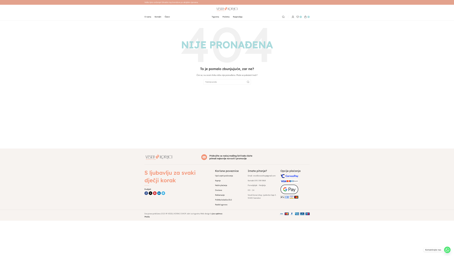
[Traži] (283, 16)
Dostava (218, 190)
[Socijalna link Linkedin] (159, 193)
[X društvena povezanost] (150, 193)
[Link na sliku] (158, 157)
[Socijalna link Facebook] (146, 193)
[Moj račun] (293, 16)
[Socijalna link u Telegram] (163, 193)
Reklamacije (220, 195)
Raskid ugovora (221, 204)
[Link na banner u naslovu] (227, 2)
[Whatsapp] (447, 250)
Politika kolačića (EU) (223, 200)
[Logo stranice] (227, 9)
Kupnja (218, 180)
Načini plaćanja (221, 185)
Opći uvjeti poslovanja (224, 176)
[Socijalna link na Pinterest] (155, 193)
